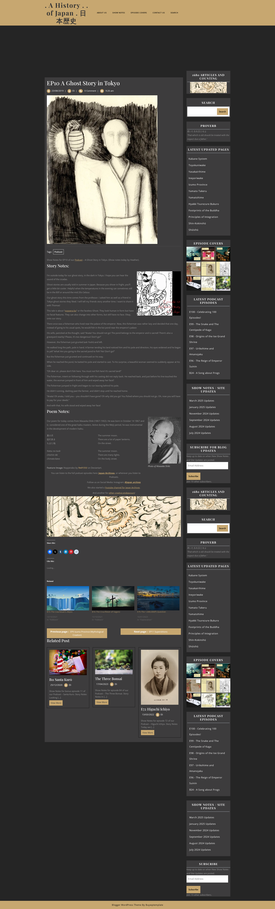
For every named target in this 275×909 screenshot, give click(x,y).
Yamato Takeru (198, 191)
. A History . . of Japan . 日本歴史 (66, 13)
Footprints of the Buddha (204, 210)
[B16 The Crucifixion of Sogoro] (113, 598)
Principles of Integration (203, 216)
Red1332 (82, 467)
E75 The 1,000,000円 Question (151, 611)
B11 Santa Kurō (60, 679)
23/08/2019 (58, 90)
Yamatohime (196, 197)
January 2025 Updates (202, 407)
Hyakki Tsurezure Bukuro (204, 204)
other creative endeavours (122, 492)
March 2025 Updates (201, 400)
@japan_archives (133, 482)
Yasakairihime (197, 171)
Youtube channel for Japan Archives (122, 487)
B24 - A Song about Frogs (204, 373)
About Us (102, 12)
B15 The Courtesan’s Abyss (59, 611)
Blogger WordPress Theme (126, 904)
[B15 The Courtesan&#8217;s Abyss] (68, 598)
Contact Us (159, 12)
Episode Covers (139, 12)
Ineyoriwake (196, 178)
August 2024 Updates (202, 426)
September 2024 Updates (204, 420)
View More (55, 702)
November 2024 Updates (204, 413)
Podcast (58, 251)
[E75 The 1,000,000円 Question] (158, 598)
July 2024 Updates (200, 433)
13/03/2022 (148, 714)
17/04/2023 (102, 684)
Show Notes (118, 12)
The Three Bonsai (108, 678)
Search (174, 12)
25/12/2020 (56, 684)
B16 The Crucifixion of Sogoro (106, 611)
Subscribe (193, 476)
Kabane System (198, 158)
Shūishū (193, 229)
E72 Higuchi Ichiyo (155, 709)
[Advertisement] (137, 47)
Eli (73, 90)
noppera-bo (70, 310)
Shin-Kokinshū (197, 223)
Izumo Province (198, 184)
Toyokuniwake (197, 165)
